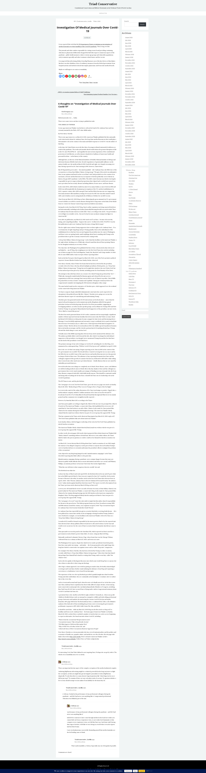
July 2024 (128, 108)
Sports (131, 186)
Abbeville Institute (134, 263)
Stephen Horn (133, 237)
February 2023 (129, 156)
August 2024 (129, 105)
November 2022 (130, 164)
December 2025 (130, 60)
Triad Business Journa (135, 217)
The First (131, 285)
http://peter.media (75, 636)
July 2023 (128, 142)
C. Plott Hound (133, 189)
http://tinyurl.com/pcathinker (67, 639)
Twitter (131, 240)
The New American (134, 175)
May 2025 (128, 80)
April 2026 (128, 48)
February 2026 (129, 54)
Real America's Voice (135, 293)
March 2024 (128, 119)
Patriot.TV (132, 299)
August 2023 (129, 139)
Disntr (130, 220)
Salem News (132, 273)
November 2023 (130, 130)
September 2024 (130, 102)
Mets (130, 195)
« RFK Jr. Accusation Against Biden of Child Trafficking (74, 92)
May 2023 (128, 147)
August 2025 (128, 71)
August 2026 (129, 37)
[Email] (76, 76)
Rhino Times (132, 212)
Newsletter (103, 13)
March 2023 (128, 153)
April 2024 (128, 116)
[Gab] (69, 76)
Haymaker (132, 223)
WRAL (131, 203)
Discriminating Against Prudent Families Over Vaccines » (101, 94)
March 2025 (128, 85)
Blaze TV (131, 279)
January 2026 (129, 57)
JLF (130, 265)
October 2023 (129, 133)
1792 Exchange (133, 206)
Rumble (131, 304)
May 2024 (128, 113)
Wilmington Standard (135, 268)
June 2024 (128, 111)
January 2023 (129, 159)
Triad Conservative (103, 4)
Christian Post (133, 178)
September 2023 (130, 136)
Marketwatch (132, 229)
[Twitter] (63, 76)
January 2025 (129, 91)
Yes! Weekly (132, 198)
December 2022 (130, 162)
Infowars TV (132, 287)
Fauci (91, 82)
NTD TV (131, 296)
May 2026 (128, 46)
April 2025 (128, 82)
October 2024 (129, 99)
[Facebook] (60, 76)
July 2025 (128, 74)
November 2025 (130, 63)
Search (126, 21)
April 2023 (128, 150)
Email (123, 310)
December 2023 (130, 128)
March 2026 (128, 51)
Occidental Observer (135, 200)
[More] (85, 76)
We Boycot (132, 209)
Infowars (131, 243)
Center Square (133, 260)
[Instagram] (82, 76)
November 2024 (130, 97)
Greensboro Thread (135, 254)
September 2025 (130, 68)
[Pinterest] (72, 76)
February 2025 (129, 88)
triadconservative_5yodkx (84, 21)
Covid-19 (87, 37)
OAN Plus (131, 276)
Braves (131, 192)
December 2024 (130, 94)
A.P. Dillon (132, 251)
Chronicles (132, 257)
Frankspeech (132, 290)
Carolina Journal (134, 215)
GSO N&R (132, 181)
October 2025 (129, 65)
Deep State (86, 82)
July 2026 (128, 40)
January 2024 (129, 125)
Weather (131, 183)
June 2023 (128, 145)
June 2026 (128, 43)
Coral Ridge (132, 234)
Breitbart (131, 172)
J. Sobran (64, 662)
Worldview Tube (134, 302)
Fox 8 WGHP (132, 246)
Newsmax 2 (132, 282)
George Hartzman (134, 232)
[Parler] (79, 76)
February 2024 (129, 122)
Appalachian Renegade (135, 226)
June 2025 (128, 77)
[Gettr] (66, 76)
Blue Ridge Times (134, 248)
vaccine (95, 82)
